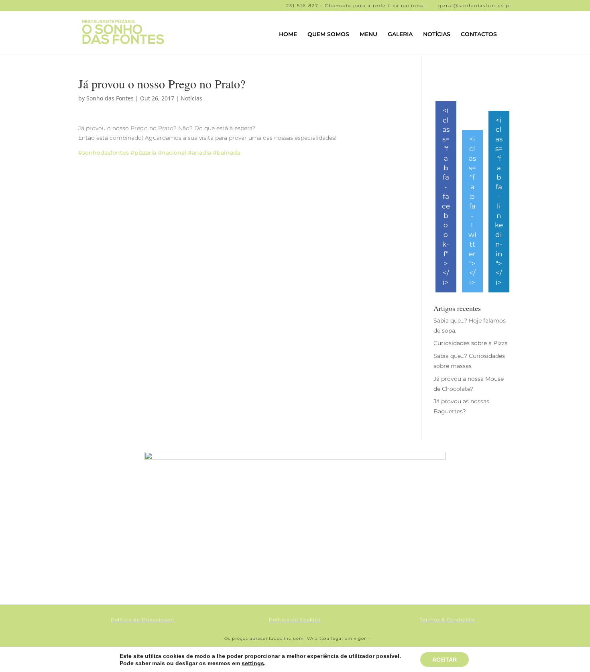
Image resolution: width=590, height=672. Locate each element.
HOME (288, 34)
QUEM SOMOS (328, 34)
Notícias (191, 98)
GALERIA (400, 34)
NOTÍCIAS (436, 34)
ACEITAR (444, 659)
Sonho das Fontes (110, 98)
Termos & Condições (447, 620)
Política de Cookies (295, 620)
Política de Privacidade (142, 620)
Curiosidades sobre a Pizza (470, 343)
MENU (368, 34)
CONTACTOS (479, 34)
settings (253, 663)
